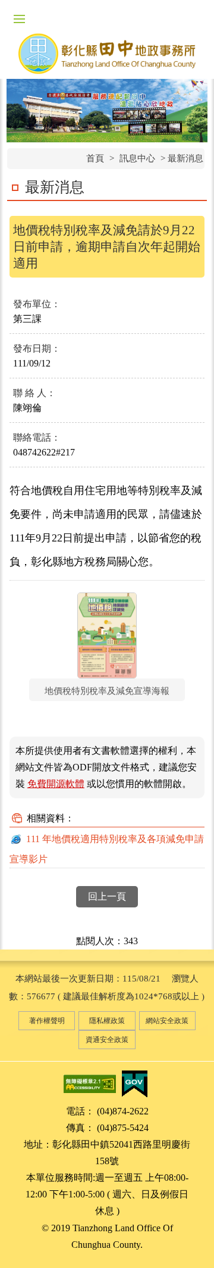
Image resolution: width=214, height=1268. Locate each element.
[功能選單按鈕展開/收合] (19, 18)
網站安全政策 (167, 1020)
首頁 (95, 158)
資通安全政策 (107, 1039)
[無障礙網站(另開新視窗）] (90, 1083)
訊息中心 (137, 158)
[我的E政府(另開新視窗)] (134, 1083)
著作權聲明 (47, 1020)
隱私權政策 (107, 1020)
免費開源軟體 (55, 783)
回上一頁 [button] (107, 896)
